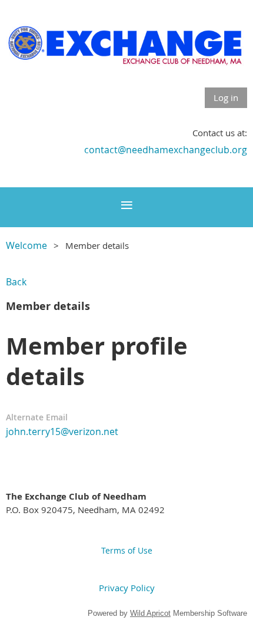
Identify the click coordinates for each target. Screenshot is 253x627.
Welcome (26, 245)
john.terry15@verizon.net (62, 431)
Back (16, 281)
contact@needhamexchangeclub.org (165, 149)
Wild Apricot (150, 613)
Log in (226, 97)
